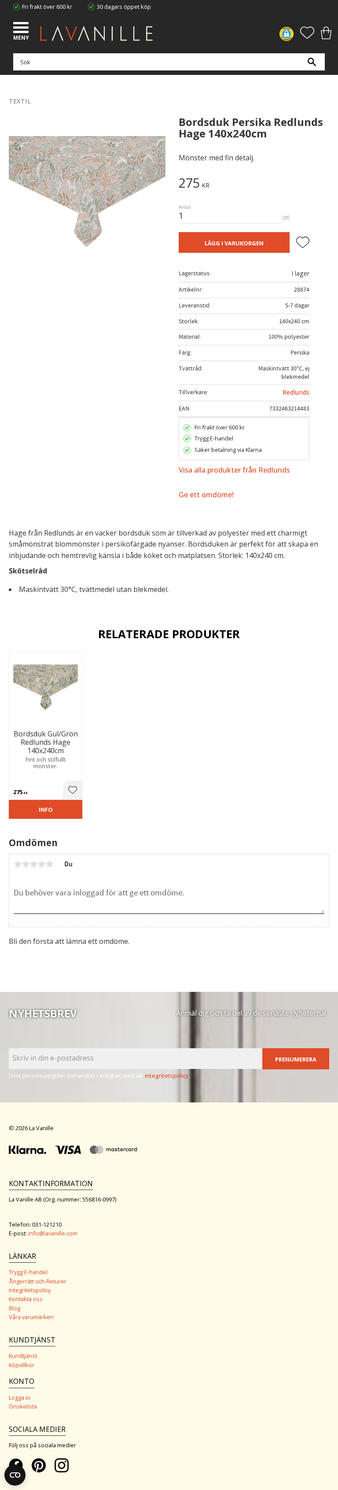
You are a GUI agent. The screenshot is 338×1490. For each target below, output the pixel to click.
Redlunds (296, 392)
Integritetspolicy (30, 1290)
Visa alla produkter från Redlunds (234, 470)
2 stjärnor (25, 864)
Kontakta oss (26, 1299)
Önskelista (23, 1406)
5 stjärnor (49, 864)
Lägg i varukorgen (234, 243)
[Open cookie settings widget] (15, 1475)
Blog (14, 1308)
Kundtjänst (23, 1356)
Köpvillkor (21, 1365)
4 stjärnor (41, 864)
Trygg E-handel (28, 1272)
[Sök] (311, 61)
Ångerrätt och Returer (37, 1281)
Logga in (19, 1397)
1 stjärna (18, 864)
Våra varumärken (31, 1317)
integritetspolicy (167, 1076)
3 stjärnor (33, 864)
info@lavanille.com (52, 1233)
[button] (22, 28)
